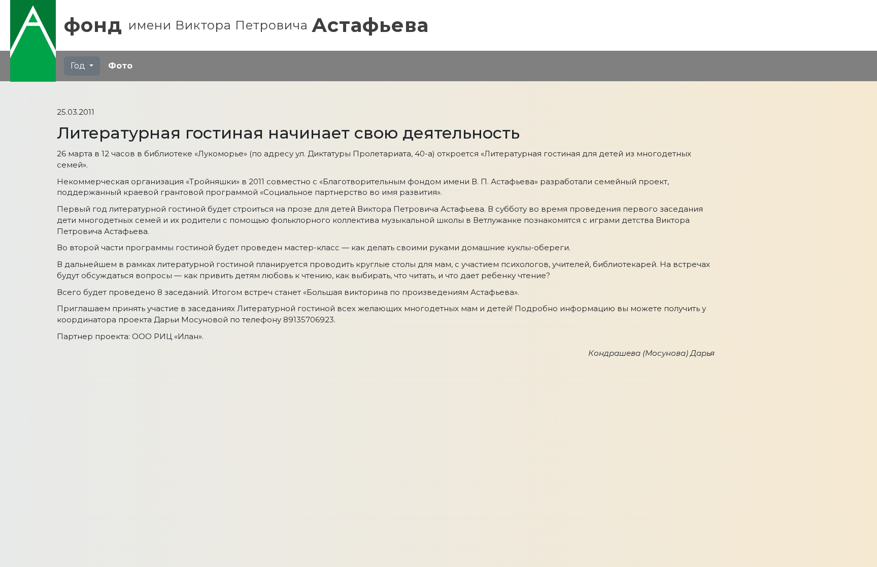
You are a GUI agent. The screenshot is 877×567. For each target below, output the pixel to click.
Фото (120, 66)
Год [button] (79, 66)
